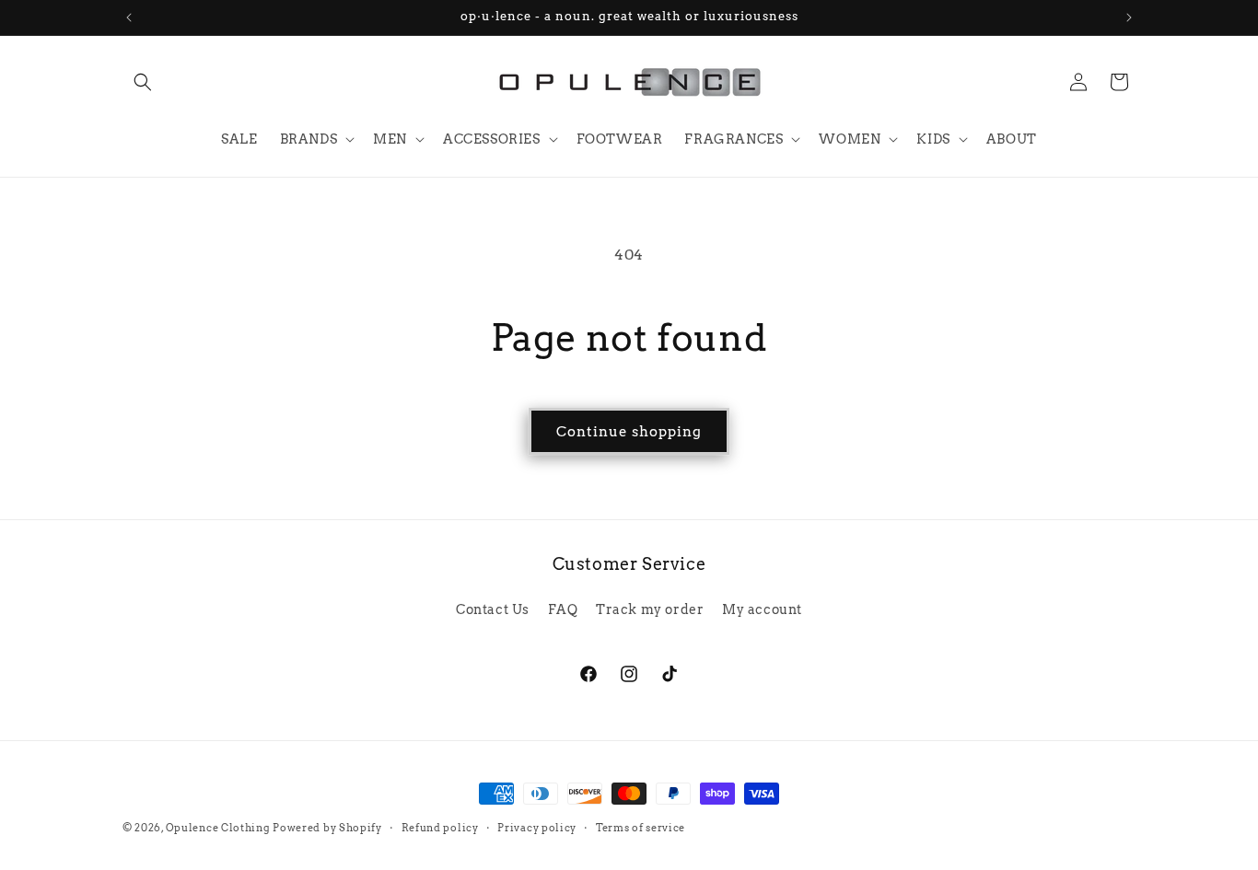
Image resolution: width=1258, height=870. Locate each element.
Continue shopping (629, 431)
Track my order (650, 609)
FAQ (563, 609)
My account (762, 609)
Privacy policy (537, 827)
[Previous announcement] (129, 17)
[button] (142, 82)
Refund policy (440, 827)
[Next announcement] (1129, 17)
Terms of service (640, 827)
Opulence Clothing (218, 827)
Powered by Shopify (327, 827)
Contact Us (493, 609)
